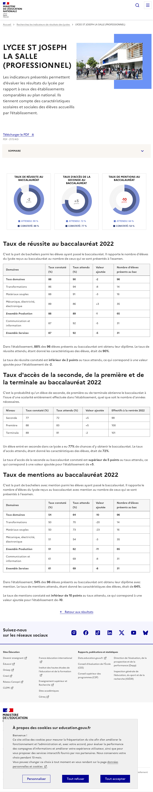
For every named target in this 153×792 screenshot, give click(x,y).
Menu (148, 5)
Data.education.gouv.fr (90, 658)
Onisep (6, 670)
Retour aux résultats (78, 612)
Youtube (133, 632)
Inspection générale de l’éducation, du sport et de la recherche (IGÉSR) (129, 675)
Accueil (7, 24)
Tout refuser (75, 779)
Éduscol (7, 664)
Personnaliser (36, 779)
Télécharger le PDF (16, 134)
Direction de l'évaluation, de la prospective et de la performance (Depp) (130, 661)
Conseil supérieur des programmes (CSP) (89, 675)
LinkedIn (109, 632)
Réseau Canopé (11, 682)
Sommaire (14, 151)
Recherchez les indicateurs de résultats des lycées (43, 24)
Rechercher (137, 5)
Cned (6, 676)
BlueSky (145, 632)
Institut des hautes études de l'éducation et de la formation (55, 669)
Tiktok (97, 632)
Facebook (85, 632)
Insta (73, 632)
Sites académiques (49, 691)
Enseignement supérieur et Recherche (53, 683)
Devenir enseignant (13, 658)
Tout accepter (115, 779)
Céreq (42, 696)
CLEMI (6, 688)
